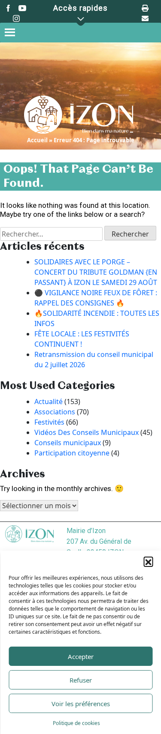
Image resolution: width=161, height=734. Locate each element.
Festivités (49, 422)
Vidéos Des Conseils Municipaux (86, 432)
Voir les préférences (81, 703)
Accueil (37, 140)
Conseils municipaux (67, 442)
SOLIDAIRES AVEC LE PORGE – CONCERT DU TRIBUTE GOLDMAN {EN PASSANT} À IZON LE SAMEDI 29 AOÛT (95, 272)
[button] (148, 561)
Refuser (81, 680)
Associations (54, 411)
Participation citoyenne (71, 453)
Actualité (48, 401)
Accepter (81, 656)
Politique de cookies (76, 723)
